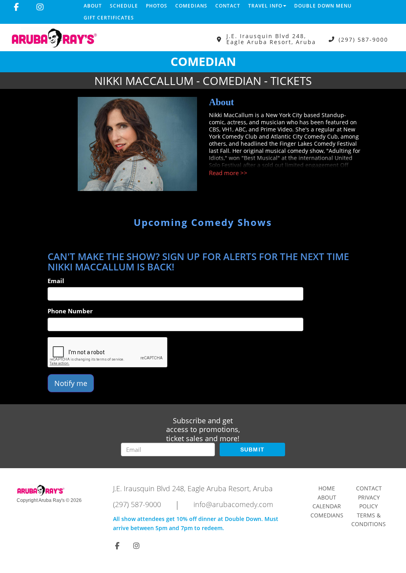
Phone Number (70, 311)
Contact (227, 5)
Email (56, 281)
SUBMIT (252, 449)
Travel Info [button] (265, 5)
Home (326, 488)
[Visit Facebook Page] (16, 7)
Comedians (191, 5)
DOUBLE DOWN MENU (323, 5)
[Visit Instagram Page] (40, 7)
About (93, 5)
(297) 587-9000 (363, 39)
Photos (156, 5)
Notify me (70, 383)
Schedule (124, 5)
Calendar (326, 506)
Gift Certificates (109, 17)
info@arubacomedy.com (233, 504)
